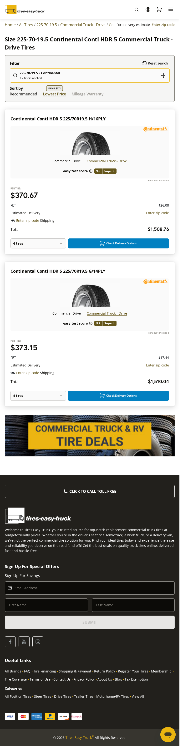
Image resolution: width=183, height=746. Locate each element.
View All (138, 696)
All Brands (13, 671)
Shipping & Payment (75, 671)
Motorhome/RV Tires (112, 696)
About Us (104, 679)
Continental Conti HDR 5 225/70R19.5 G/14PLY (57, 271)
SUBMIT (89, 622)
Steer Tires (42, 696)
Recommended (23, 94)
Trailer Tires (83, 696)
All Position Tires (18, 696)
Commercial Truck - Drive (107, 161)
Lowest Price (54, 94)
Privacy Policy (84, 679)
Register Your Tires (133, 671)
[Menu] (171, 9)
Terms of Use (40, 679)
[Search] (136, 9)
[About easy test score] (90, 171)
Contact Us (62, 679)
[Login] (148, 9)
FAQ (27, 671)
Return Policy (104, 671)
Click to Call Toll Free (92, 491)
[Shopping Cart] (159, 9)
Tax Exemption (136, 679)
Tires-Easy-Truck (80, 737)
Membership (161, 671)
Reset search (158, 63)
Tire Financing (44, 671)
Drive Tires (62, 696)
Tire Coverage (16, 679)
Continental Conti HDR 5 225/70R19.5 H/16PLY (58, 119)
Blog (118, 679)
